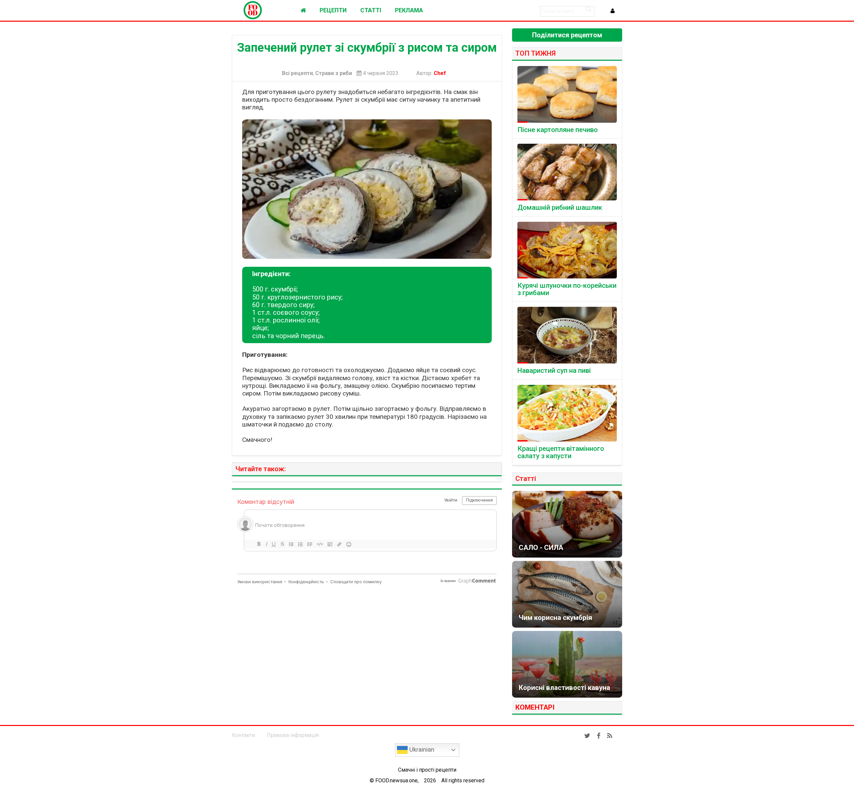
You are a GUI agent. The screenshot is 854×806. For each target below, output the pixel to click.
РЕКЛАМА (409, 10)
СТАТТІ (370, 10)
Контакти (243, 735)
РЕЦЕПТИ (333, 10)
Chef (441, 73)
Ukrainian (421, 749)
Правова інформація (293, 735)
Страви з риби (333, 73)
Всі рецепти (297, 73)
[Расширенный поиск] (588, 9)
